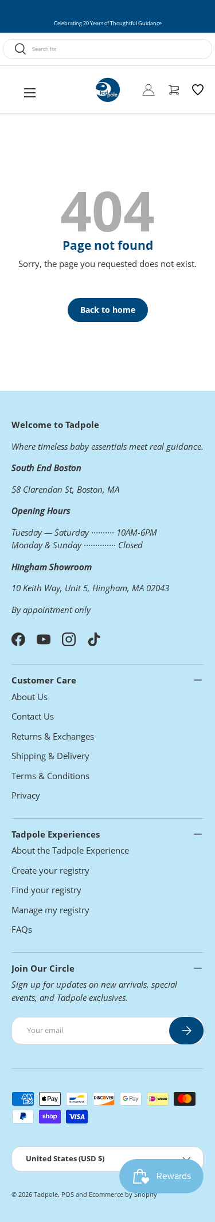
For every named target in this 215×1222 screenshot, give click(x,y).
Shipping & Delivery (50, 755)
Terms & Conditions (50, 775)
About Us (29, 696)
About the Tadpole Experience (70, 850)
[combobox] (107, 49)
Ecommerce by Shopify (123, 1194)
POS (67, 1194)
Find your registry (46, 889)
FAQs (21, 929)
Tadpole (46, 1194)
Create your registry (50, 870)
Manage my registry (50, 909)
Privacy (25, 795)
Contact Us (32, 716)
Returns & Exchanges (52, 736)
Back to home (107, 309)
